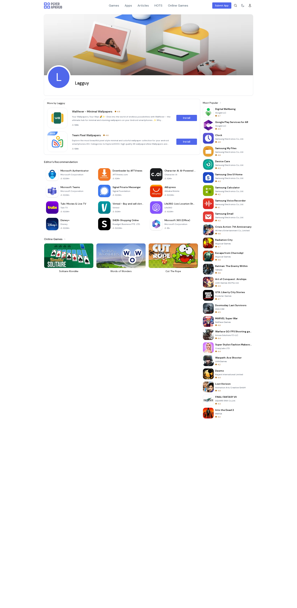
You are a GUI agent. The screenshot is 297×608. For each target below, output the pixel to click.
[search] (235, 5)
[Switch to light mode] (243, 5)
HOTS (158, 5)
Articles (143, 5)
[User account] (250, 5)
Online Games (178, 5)
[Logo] (53, 5)
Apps (128, 5)
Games (114, 5)
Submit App (222, 5)
